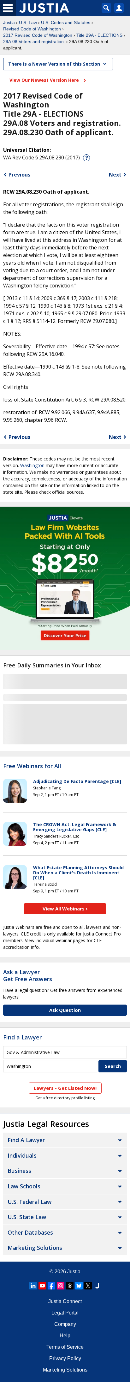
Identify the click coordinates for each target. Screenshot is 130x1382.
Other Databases (30, 1232)
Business (19, 1170)
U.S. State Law (27, 1217)
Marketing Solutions (35, 1247)
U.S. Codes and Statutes (65, 22)
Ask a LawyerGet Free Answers (27, 975)
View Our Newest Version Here (44, 80)
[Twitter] (88, 1285)
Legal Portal (65, 1312)
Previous (19, 174)
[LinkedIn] (33, 1285)
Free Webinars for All (32, 766)
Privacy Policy (65, 1358)
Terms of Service (65, 1347)
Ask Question (65, 1010)
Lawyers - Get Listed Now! (65, 1088)
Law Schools (24, 1186)
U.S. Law (28, 22)
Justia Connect (65, 1301)
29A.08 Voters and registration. (34, 41)
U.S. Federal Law (29, 1201)
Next (115, 174)
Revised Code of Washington (32, 28)
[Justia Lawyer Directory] (97, 1285)
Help (65, 1335)
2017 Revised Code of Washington (37, 35)
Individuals (22, 1155)
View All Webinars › (65, 908)
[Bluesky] (79, 1285)
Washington (32, 465)
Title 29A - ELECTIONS (99, 35)
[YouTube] (42, 1285)
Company (65, 1324)
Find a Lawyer (22, 1037)
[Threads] (70, 1285)
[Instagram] (60, 1285)
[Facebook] (51, 1285)
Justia (9, 22)
